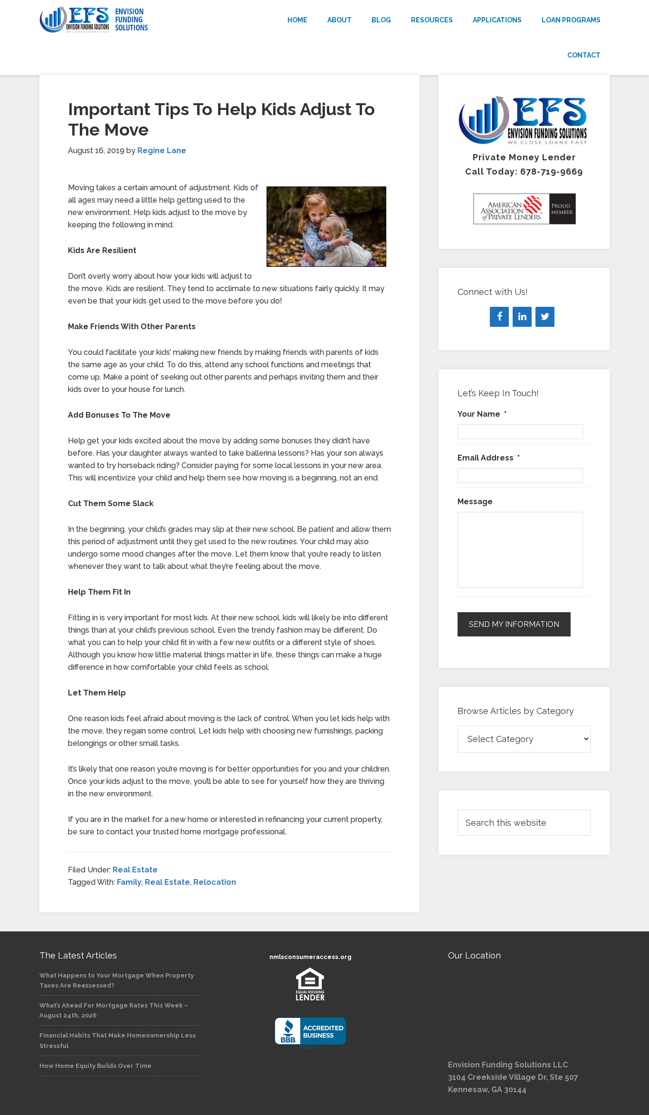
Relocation (214, 882)
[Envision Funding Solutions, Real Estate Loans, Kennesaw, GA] (310, 1033)
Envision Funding (124, 20)
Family (129, 882)
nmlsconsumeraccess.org (310, 956)
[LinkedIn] (522, 317)
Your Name (482, 414)
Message (475, 501)
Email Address (489, 457)
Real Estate (135, 869)
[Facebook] (499, 317)
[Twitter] (544, 317)
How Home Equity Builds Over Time (95, 1065)
